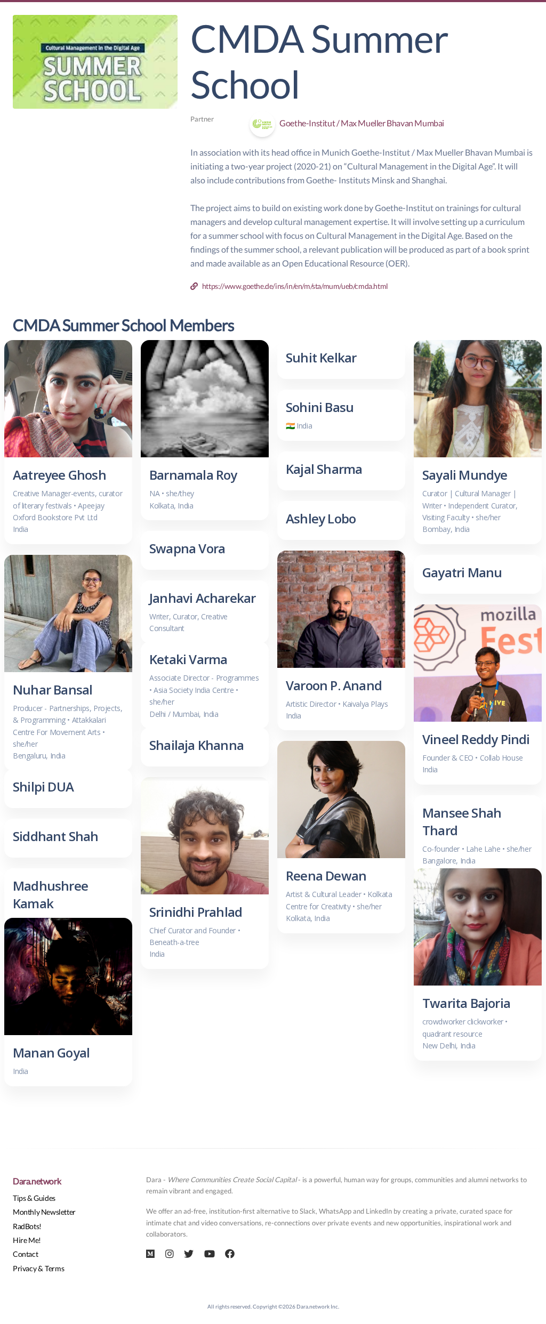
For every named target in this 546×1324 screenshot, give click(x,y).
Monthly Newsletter (44, 1211)
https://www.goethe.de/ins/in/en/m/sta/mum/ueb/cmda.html (293, 285)
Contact (25, 1253)
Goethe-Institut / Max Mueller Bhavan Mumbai (359, 123)
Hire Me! (27, 1240)
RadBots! (27, 1226)
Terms (54, 1268)
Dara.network (37, 1181)
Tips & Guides (34, 1197)
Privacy (24, 1268)
